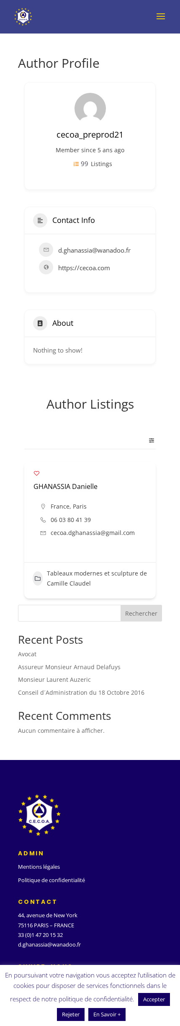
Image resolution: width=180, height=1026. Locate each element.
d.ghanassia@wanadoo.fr (49, 944)
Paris (80, 506)
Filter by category (148, 440)
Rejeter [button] (71, 1014)
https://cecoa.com (84, 268)
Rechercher (141, 613)
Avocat (27, 654)
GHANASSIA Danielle (65, 486)
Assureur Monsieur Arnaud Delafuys (69, 667)
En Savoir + (107, 1014)
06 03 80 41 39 (71, 520)
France (60, 506)
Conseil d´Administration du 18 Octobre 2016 (81, 692)
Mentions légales (39, 866)
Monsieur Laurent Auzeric (54, 679)
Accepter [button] (154, 999)
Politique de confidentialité (51, 880)
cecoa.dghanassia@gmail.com (93, 533)
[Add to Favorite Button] (36, 473)
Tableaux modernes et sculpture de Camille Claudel (97, 578)
